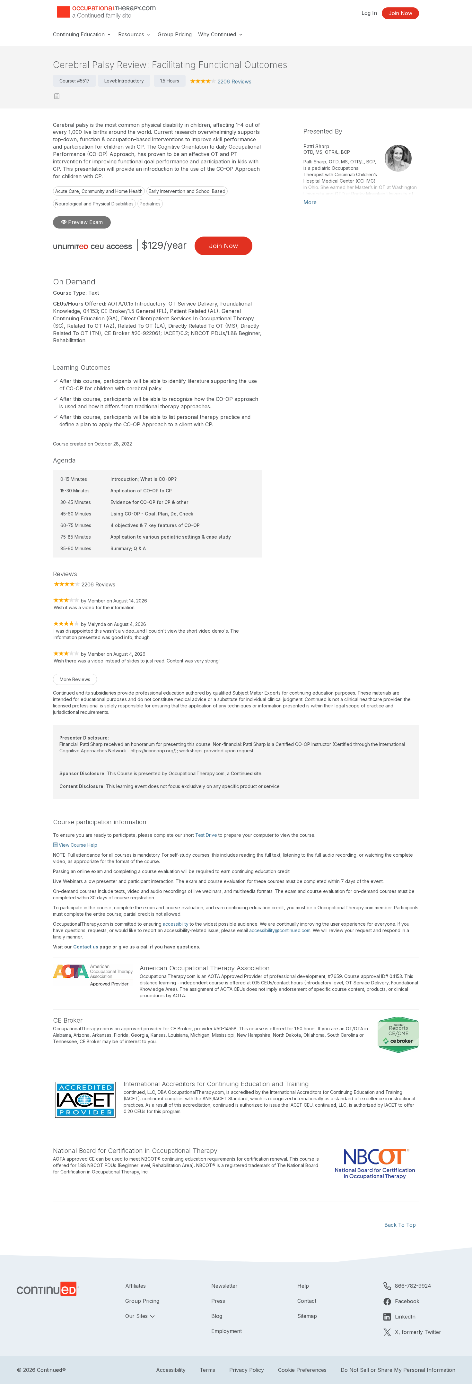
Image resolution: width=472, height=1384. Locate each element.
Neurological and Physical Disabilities (94, 203)
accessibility (175, 924)
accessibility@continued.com (279, 930)
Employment (226, 1331)
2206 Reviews (234, 81)
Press (218, 1301)
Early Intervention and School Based (187, 191)
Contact (306, 1301)
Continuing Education (79, 34)
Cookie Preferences (302, 1370)
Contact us (85, 946)
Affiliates (135, 1286)
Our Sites (137, 1316)
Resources (132, 34)
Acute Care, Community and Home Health (99, 191)
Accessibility (171, 1370)
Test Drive (206, 835)
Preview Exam (84, 222)
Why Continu (217, 34)
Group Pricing (175, 34)
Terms (207, 1370)
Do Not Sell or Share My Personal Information (398, 1370)
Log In (369, 13)
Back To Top (400, 1225)
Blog (216, 1316)
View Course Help (77, 845)
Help (303, 1286)
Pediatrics (150, 203)
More (310, 202)
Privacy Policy (246, 1370)
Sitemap (307, 1316)
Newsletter (224, 1286)
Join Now (400, 13)
